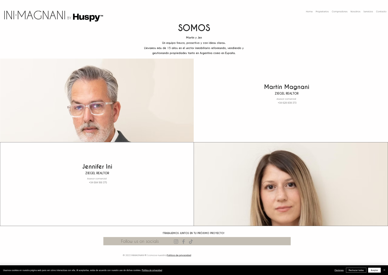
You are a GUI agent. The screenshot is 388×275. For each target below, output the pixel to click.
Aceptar (374, 270)
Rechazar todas (356, 270)
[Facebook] (183, 241)
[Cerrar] (384, 270)
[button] (322, 11)
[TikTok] (191, 241)
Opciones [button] (339, 270)
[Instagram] (176, 241)
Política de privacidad (152, 270)
